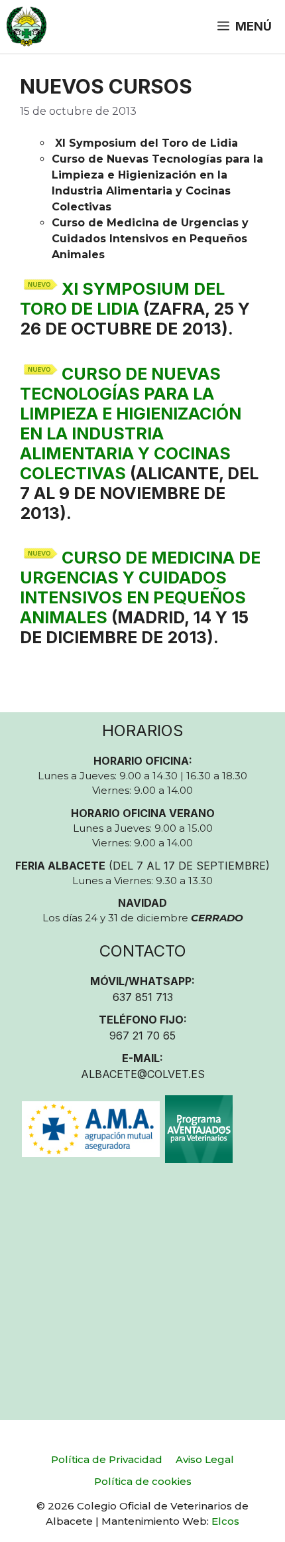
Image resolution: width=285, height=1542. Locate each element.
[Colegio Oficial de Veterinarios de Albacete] (26, 26)
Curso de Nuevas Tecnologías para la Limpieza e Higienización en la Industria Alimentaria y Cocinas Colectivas (130, 423)
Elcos (225, 1521)
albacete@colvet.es (143, 1074)
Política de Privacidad (106, 1459)
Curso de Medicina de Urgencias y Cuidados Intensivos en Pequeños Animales (140, 587)
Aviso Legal (205, 1459)
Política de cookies (143, 1481)
